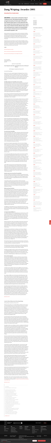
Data (11, 426)
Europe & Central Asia (43, 428)
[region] (25, 441)
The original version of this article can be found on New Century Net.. (16, 380)
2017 (34, 84)
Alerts (5, 427)
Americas (42, 427)
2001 (34, 176)
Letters (5, 429)
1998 (34, 194)
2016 (34, 90)
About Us (33, 426)
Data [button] (22, 3)
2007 (34, 142)
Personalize (34, 440)
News (5, 426)
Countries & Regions (43, 426)
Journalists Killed (13, 427)
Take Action (26, 428)
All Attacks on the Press (13, 430)
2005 (34, 153)
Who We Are (33, 428)
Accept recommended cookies (41, 440)
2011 (34, 120)
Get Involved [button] (32, 3)
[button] (46, 0)
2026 (34, 31)
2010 (34, 125)
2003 (34, 164)
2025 (34, 37)
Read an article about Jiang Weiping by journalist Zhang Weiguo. (13, 51)
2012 (34, 115)
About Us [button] (36, 3)
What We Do (33, 427)
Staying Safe (21, 428)
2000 (34, 181)
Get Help (45, 3)
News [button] (19, 3)
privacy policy (4, 441)
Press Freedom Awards (27, 429)
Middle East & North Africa (44, 429)
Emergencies (21, 427)
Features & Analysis (6, 428)
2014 (34, 104)
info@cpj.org (45, 435)
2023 (34, 49)
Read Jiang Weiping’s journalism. (8, 49)
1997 (34, 200)
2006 (34, 148)
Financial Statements (34, 431)
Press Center (33, 430)
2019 (34, 70)
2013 (34, 109)
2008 (34, 136)
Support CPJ (26, 427)
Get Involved (26, 426)
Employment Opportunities (35, 429)
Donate (41, 3)
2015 (34, 96)
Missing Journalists (13, 429)
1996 (34, 206)
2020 (34, 65)
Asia (41, 431)
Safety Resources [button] (26, 3)
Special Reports (6, 430)
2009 (34, 131)
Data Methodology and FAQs (14, 431)
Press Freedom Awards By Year (37, 27)
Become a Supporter (38, 422)
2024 (34, 44)
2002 (34, 171)
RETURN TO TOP (6, 296)
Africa (41, 430)
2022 (34, 54)
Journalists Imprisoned (13, 428)
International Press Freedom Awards (11, 13)
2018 (34, 77)
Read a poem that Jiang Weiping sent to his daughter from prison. (13, 53)
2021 (34, 60)
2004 (34, 158)
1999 (34, 188)
